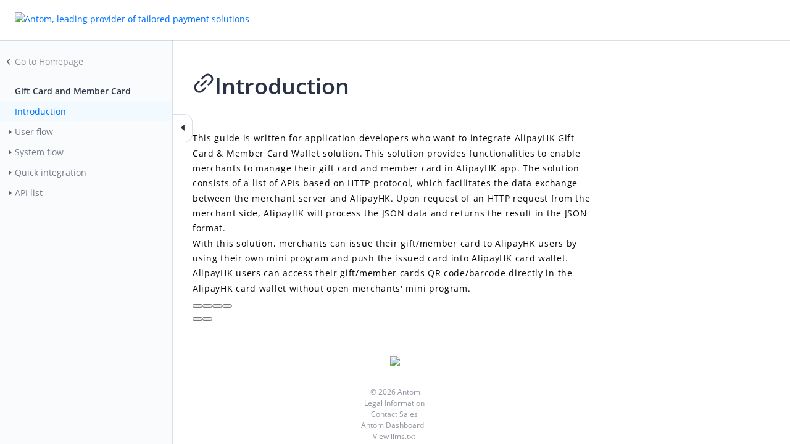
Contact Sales (394, 414)
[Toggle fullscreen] (217, 306)
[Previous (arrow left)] (197, 319)
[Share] (207, 306)
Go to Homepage (49, 61)
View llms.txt (394, 436)
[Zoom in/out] (227, 306)
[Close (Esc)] (197, 306)
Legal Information (394, 403)
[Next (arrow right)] (207, 319)
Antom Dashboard (393, 425)
